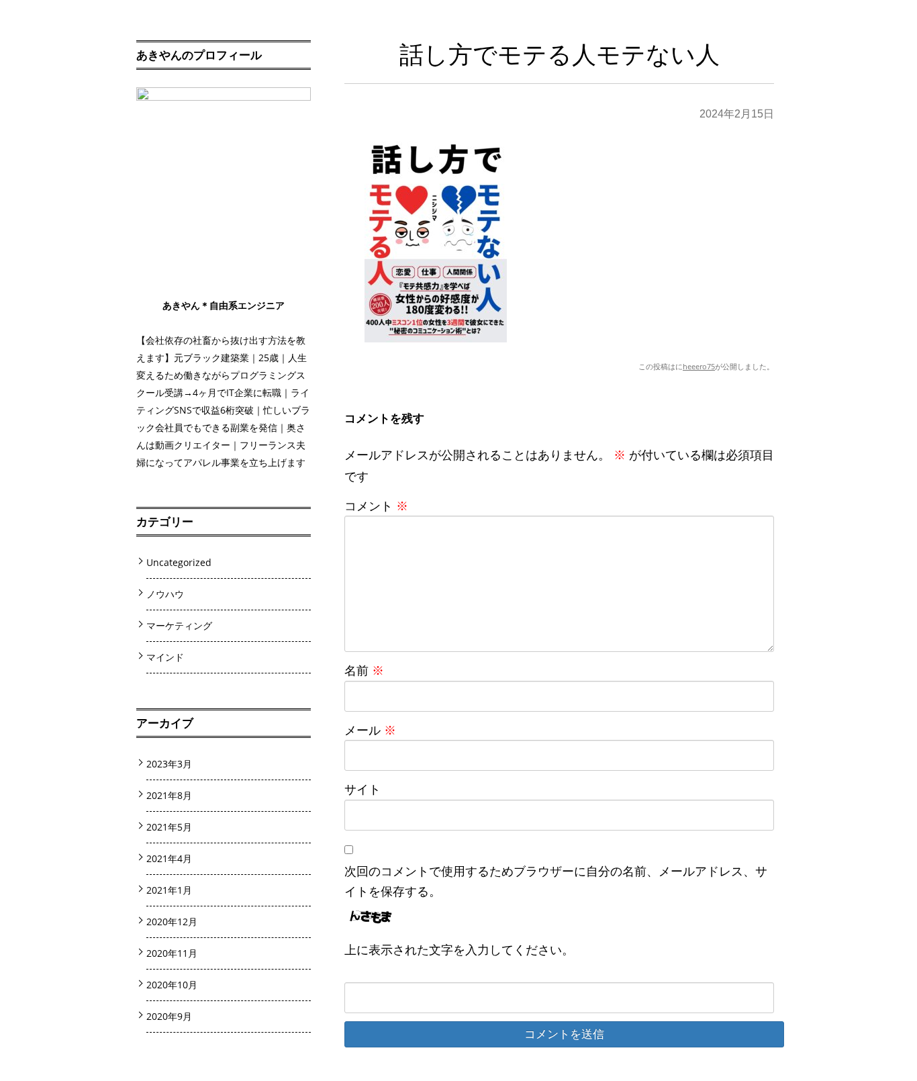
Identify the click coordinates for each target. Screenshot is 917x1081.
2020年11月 (171, 953)
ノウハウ (165, 594)
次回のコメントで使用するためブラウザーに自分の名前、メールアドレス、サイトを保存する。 (555, 881)
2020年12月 (171, 921)
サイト (362, 789)
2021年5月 (169, 826)
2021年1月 (169, 890)
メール (370, 730)
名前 (364, 670)
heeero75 (699, 366)
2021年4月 (169, 858)
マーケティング (179, 625)
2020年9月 (169, 1016)
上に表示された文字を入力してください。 (459, 949)
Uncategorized (178, 562)
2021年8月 (169, 795)
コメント (376, 506)
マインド (165, 657)
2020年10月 (171, 984)
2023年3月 (169, 763)
